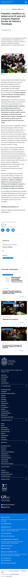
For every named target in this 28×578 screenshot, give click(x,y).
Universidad (3, 399)
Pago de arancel (4, 461)
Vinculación (3, 397)
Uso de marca (4, 439)
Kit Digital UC (9, 576)
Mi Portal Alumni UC (5, 455)
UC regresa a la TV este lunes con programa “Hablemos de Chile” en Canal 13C (12, 346)
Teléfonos (3, 470)
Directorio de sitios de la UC (7, 474)
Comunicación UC (6, 420)
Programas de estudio (6, 389)
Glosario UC (3, 437)
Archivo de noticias (8, 258)
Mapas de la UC (4, 415)
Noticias (7, 9)
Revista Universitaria (5, 431)
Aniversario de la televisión (10, 319)
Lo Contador (3, 380)
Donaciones (3, 405)
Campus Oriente (4, 377)
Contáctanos (5, 466)
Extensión (3, 395)
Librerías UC (3, 449)
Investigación (4, 391)
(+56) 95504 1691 (7, 558)
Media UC (3, 433)
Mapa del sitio (5, 507)
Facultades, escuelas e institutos (8, 393)
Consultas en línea (5, 472)
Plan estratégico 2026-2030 (7, 417)
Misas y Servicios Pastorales (7, 463)
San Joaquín (3, 378)
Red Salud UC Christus (6, 445)
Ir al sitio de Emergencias (8, 536)
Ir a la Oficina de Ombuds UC (9, 563)
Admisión (3, 409)
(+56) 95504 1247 (7, 560)
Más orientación (6, 548)
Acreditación (5, 479)
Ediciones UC (4, 401)
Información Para (5, 411)
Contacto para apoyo (8, 545)
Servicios (4, 442)
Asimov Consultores (14, 570)
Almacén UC (3, 447)
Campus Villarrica (5, 382)
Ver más (22, 296)
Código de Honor (4, 403)
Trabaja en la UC (4, 453)
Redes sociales (4, 427)
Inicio (2, 9)
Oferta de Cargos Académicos (7, 451)
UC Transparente (4, 407)
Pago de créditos (4, 459)
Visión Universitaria (8, 329)
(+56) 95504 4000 (7, 523)
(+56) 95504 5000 (7, 533)
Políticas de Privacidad (7, 504)
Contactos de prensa (5, 476)
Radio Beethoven (4, 435)
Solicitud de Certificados (6, 457)
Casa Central (4, 375)
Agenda (2, 425)
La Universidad (6, 386)
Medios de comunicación (9, 303)
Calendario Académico (6, 413)
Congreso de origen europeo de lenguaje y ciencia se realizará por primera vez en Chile (12, 292)
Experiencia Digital (15, 574)
